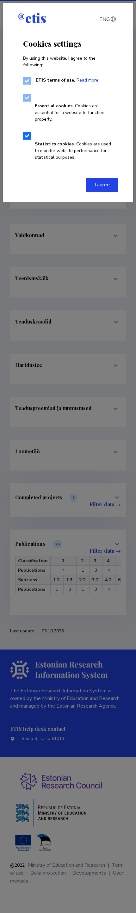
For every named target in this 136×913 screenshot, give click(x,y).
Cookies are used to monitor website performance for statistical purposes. (73, 150)
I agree (102, 184)
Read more (87, 80)
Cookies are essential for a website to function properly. (69, 112)
